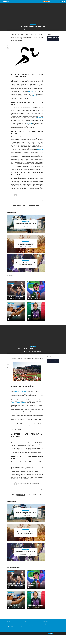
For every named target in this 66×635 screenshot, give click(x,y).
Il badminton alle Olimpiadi (34, 205)
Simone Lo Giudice (21, 193)
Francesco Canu (12, 298)
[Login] (62, 1)
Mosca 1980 (35, 95)
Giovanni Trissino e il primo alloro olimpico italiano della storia (26, 224)
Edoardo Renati (24, 226)
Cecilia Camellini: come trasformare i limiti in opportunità (35, 316)
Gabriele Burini (32, 607)
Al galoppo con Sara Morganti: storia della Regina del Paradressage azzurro (25, 263)
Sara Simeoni (29, 123)
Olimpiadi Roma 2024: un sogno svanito (19, 206)
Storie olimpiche (25, 221)
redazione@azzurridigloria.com (31, 625)
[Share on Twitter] (8, 43)
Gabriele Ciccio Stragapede (34, 298)
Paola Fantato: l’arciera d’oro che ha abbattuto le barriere (18, 495)
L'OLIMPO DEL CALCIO (46, 1)
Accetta (50, 633)
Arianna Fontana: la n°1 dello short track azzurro (35, 295)
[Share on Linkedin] (8, 48)
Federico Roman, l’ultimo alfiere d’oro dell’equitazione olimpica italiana (25, 244)
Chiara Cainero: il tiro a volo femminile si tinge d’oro (14, 316)
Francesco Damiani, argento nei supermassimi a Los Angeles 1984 (15, 295)
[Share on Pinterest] (8, 45)
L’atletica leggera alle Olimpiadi (35, 494)
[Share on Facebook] (8, 41)
